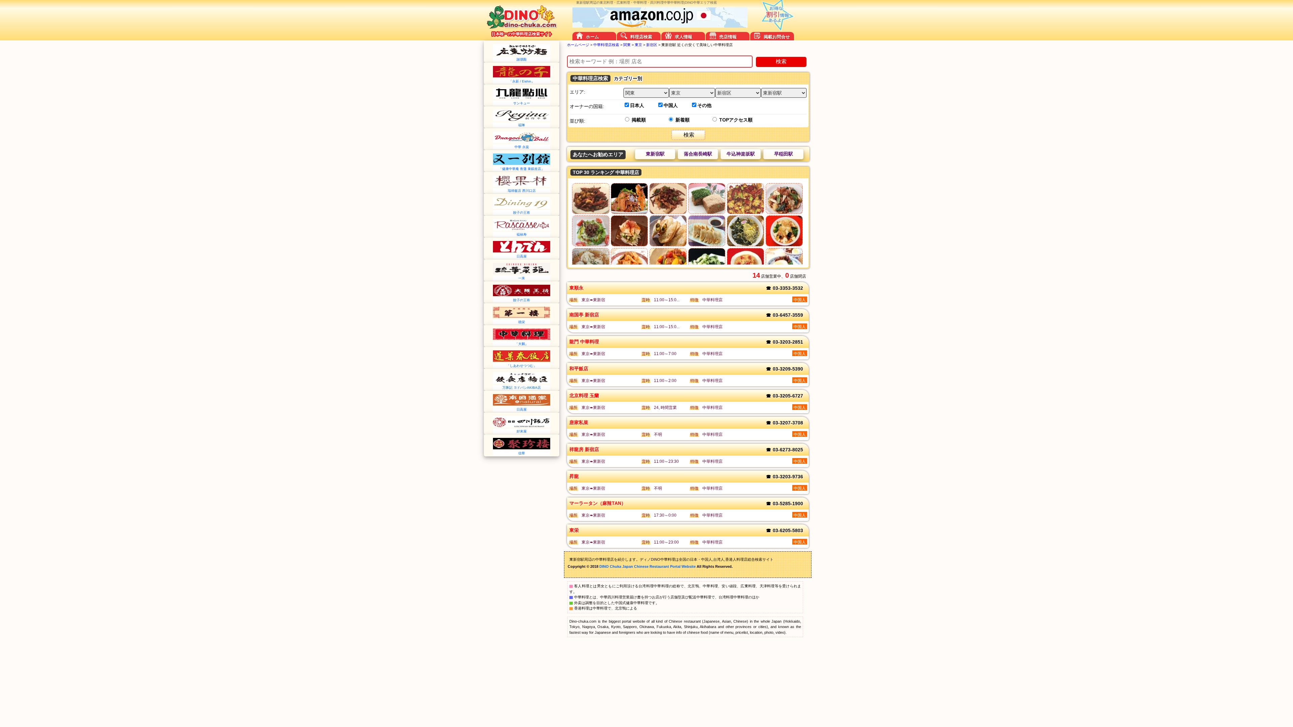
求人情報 (683, 36)
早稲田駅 (783, 154)
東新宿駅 (655, 154)
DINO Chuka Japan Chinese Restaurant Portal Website (647, 566)
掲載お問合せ (777, 36)
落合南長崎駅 (698, 154)
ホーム (592, 36)
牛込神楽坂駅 (741, 154)
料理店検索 (641, 36)
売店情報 (728, 36)
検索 (781, 61)
